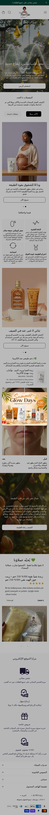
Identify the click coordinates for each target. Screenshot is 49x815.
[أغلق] (3, 389)
